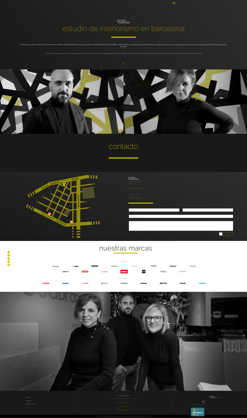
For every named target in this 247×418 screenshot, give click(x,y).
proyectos (28, 397)
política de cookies (30, 404)
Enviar (228, 234)
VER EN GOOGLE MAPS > (136, 188)
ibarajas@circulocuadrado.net (61, 121)
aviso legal (28, 400)
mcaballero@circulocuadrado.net (185, 120)
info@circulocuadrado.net (135, 198)
